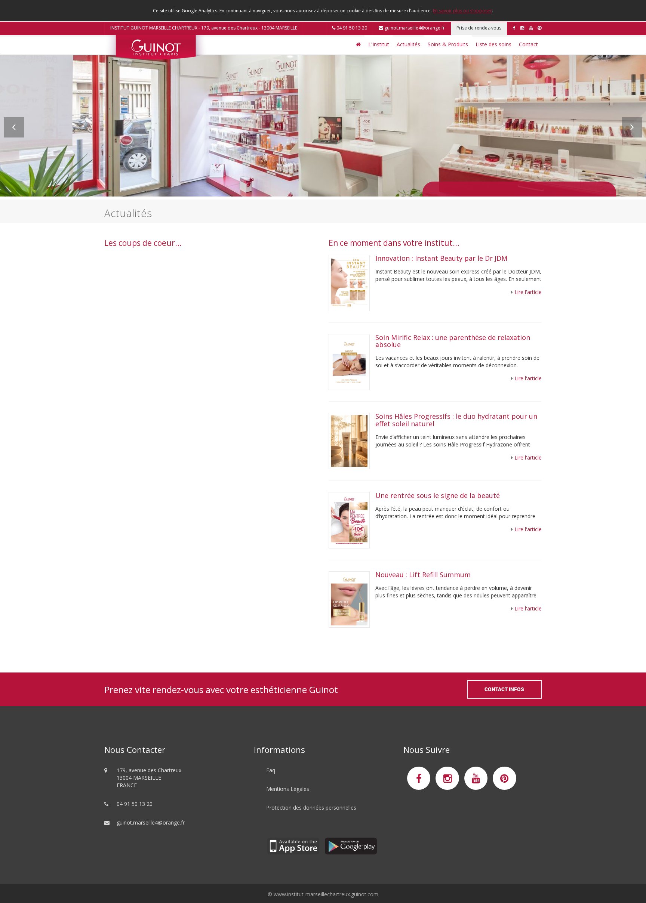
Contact (528, 44)
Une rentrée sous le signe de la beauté (437, 495)
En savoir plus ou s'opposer (462, 10)
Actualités (408, 44)
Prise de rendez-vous (478, 28)
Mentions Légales (287, 788)
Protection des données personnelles (311, 807)
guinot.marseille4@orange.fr (414, 28)
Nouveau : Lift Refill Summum (423, 574)
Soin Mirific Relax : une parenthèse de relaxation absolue (452, 341)
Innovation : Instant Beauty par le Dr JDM (442, 258)
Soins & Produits (448, 44)
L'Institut (378, 44)
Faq (270, 770)
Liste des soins (493, 44)
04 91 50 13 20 (351, 28)
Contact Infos (504, 689)
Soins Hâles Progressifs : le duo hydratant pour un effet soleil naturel (456, 420)
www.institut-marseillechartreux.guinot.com (326, 894)
